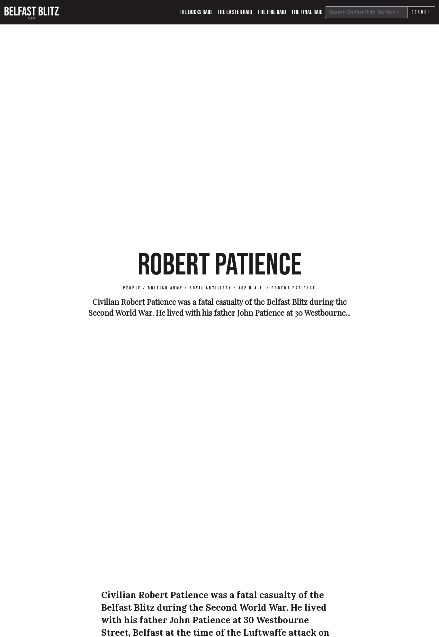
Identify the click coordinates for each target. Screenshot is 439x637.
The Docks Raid (195, 12)
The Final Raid (307, 12)
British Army (165, 288)
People (132, 288)
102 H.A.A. (251, 288)
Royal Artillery (211, 288)
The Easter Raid (234, 12)
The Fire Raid (271, 12)
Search (421, 12)
